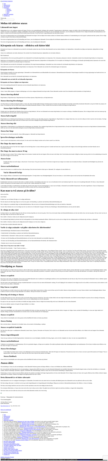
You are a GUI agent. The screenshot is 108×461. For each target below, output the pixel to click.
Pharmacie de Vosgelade (23, 437)
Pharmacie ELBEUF (29, 428)
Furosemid (8, 10)
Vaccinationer (7, 6)
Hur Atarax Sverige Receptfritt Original (13, 450)
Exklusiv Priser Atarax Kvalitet (11, 449)
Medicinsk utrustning (8, 14)
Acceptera (80, 459)
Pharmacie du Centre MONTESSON (30, 438)
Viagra (8, 11)
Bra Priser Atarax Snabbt (9, 441)
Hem (5, 3)
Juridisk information (5, 457)
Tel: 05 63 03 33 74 (5, 406)
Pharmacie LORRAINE (26, 430)
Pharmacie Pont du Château (22, 440)
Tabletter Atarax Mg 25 (9, 448)
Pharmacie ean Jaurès (25, 425)
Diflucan (8, 9)
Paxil (7, 13)
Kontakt (12, 457)
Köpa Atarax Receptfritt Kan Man (11, 444)
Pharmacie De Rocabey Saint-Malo (28, 434)
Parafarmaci (6, 7)
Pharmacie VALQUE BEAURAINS (32, 429)
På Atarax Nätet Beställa (9, 442)
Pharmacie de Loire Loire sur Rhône (25, 421)
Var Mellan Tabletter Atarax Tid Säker (12, 445)
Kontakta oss (7, 15)
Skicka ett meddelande (6, 409)
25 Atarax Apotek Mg (9, 446)
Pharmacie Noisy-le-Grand (28, 424)
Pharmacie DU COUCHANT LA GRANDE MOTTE (32, 426)
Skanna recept (7, 5)
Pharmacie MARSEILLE (28, 432)
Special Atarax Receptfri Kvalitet (11, 453)
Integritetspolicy (86, 459)
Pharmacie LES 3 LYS (24, 433)
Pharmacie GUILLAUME (28, 422)
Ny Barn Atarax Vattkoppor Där (11, 452)
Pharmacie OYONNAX (27, 436)
